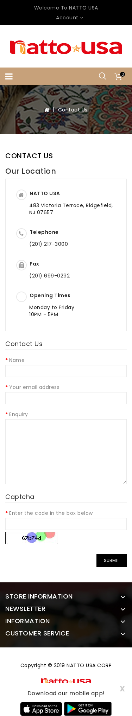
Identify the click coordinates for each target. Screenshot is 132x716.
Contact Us (73, 109)
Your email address (34, 387)
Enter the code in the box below (51, 513)
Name (17, 360)
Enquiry (18, 414)
